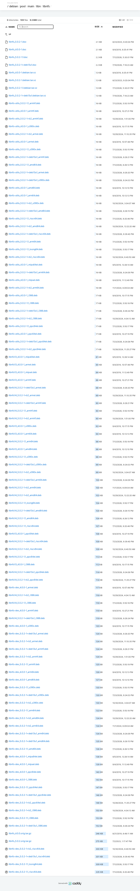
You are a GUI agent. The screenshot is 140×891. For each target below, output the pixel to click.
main (31, 6)
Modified (118, 27)
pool (23, 6)
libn (38, 6)
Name (12, 27)
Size (97, 26)
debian (13, 6)
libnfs (46, 6)
